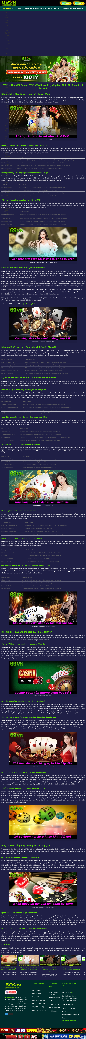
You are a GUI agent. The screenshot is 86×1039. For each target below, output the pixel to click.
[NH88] (64, 1036)
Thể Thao (28, 9)
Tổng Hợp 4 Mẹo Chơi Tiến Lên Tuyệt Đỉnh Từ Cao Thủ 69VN (35, 968)
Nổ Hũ (14, 9)
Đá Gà (53, 9)
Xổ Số (59, 9)
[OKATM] (64, 1030)
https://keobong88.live (69, 1020)
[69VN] (9, 3)
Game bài (46, 9)
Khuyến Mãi (67, 9)
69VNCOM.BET (10, 997)
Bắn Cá (21, 9)
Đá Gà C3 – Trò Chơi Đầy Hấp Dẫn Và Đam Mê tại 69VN (13, 968)
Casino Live (37, 9)
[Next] (84, 967)
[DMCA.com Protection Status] (9, 1014)
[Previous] (1, 967)
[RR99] (21, 1030)
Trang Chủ (7, 9)
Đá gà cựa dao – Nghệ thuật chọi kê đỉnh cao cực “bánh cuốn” (56, 969)
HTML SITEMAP (78, 9)
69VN (72, 992)
